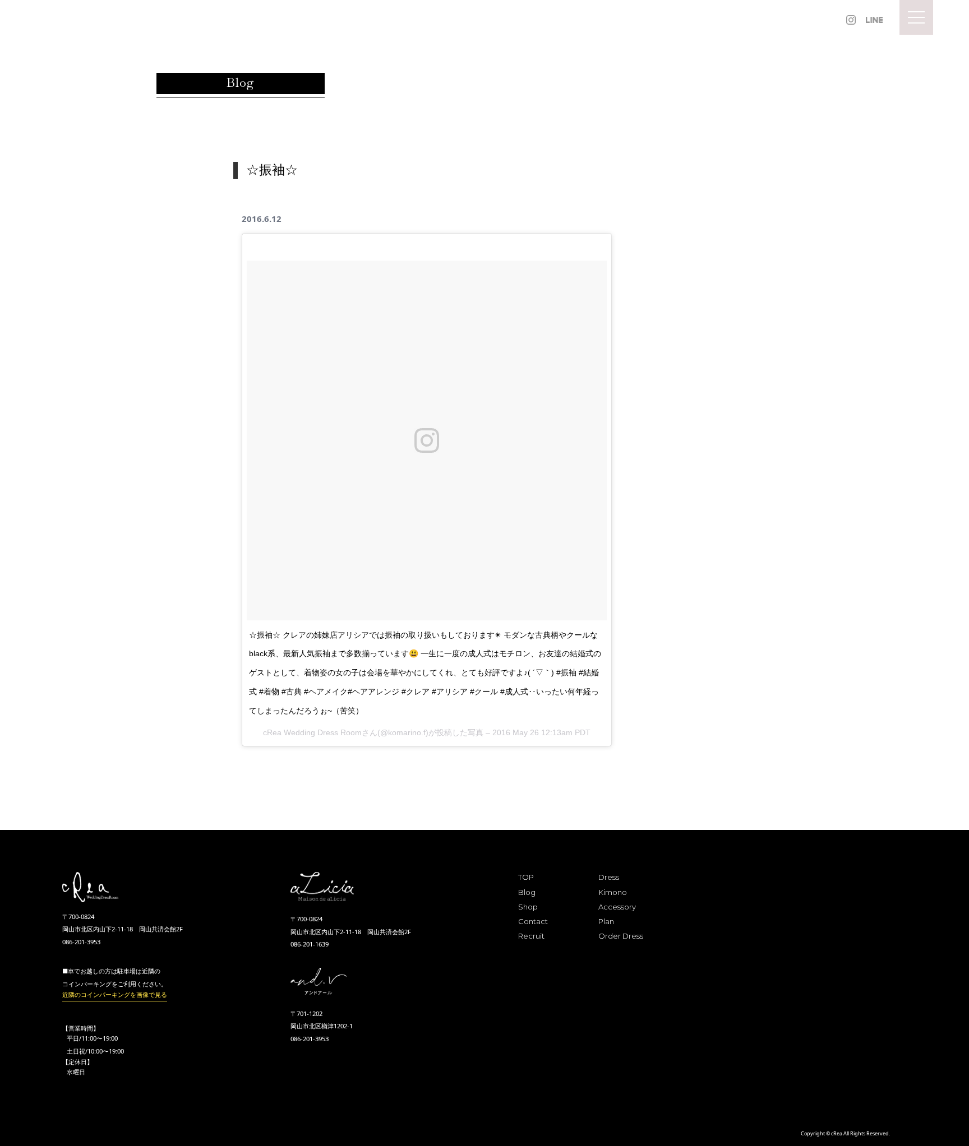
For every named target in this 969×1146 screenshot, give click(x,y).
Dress (608, 877)
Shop (528, 906)
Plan (606, 921)
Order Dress (620, 935)
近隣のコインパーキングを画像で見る (114, 994)
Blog (527, 892)
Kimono (612, 892)
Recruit (531, 935)
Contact (533, 921)
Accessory (617, 906)
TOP (526, 877)
